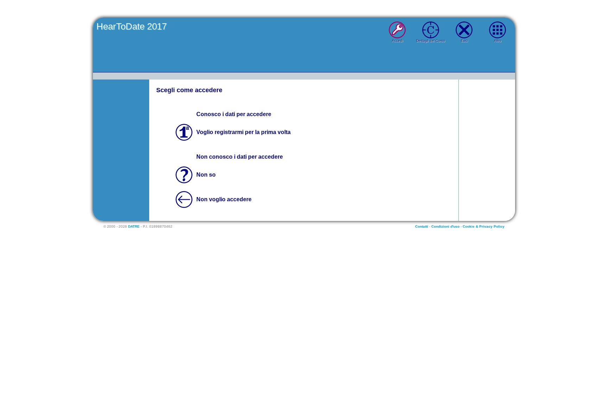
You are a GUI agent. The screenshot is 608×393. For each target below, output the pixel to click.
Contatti (421, 226)
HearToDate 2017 (131, 26)
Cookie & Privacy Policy (484, 226)
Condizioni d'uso (445, 226)
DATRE (134, 226)
